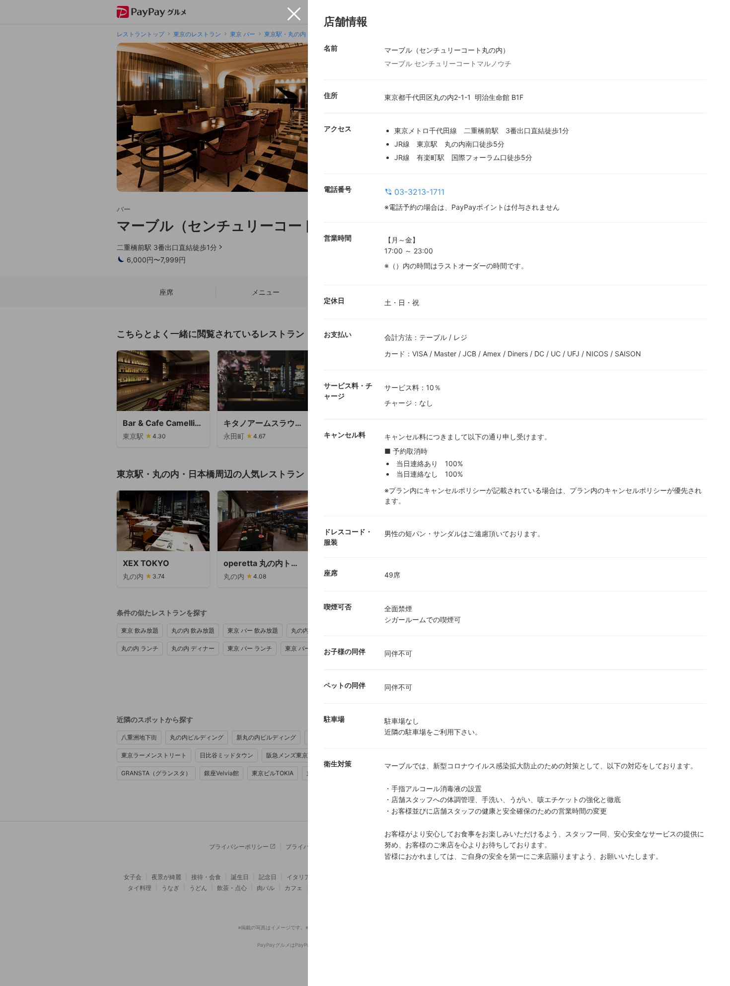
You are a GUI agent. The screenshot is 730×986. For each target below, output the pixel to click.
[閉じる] (294, 14)
